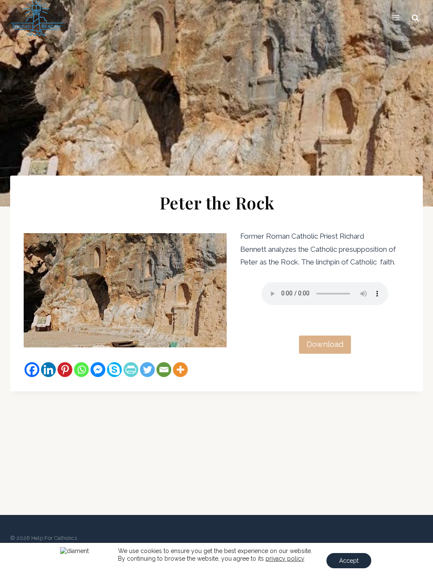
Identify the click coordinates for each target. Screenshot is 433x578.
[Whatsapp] (81, 369)
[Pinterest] (65, 369)
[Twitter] (147, 369)
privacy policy (285, 558)
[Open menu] (395, 18)
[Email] (163, 369)
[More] (180, 369)
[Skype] (114, 369)
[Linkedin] (48, 369)
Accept (349, 560)
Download (325, 344)
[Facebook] (32, 369)
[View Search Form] (415, 17)
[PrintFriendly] (130, 369)
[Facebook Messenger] (97, 369)
